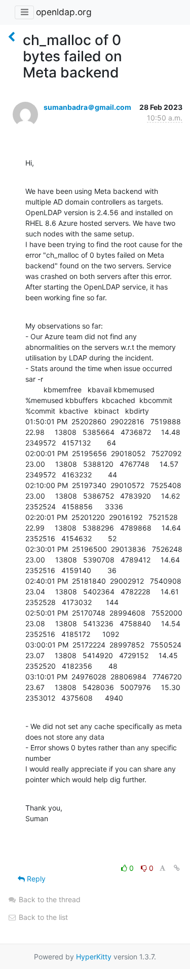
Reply (35, 878)
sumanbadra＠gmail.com (87, 107)
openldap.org (64, 12)
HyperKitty (93, 956)
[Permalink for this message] (176, 868)
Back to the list (42, 917)
